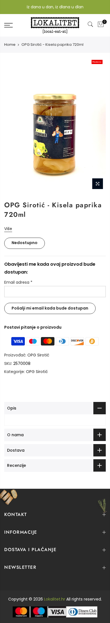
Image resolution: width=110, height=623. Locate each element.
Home (10, 44)
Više (8, 228)
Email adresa (18, 282)
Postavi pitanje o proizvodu (32, 327)
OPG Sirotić (38, 355)
